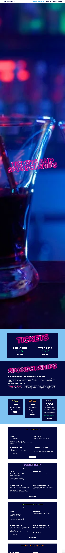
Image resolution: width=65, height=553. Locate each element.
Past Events (53, 1)
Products (60, 1)
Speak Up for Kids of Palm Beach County (16, 386)
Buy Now (15, 411)
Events (47, 1)
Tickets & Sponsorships (38, 1)
